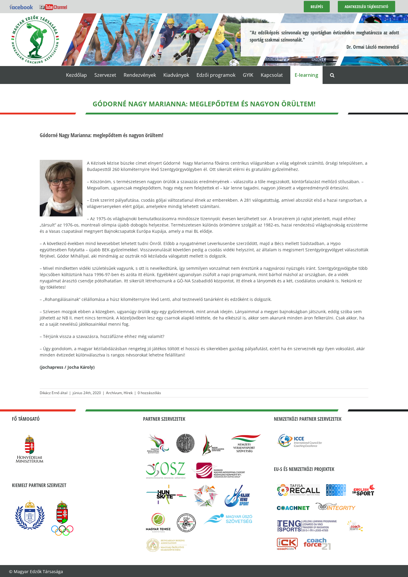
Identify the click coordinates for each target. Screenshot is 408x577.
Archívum (114, 392)
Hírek (128, 392)
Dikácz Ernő (49, 392)
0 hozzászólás (149, 392)
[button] (332, 75)
